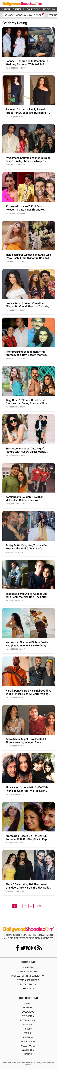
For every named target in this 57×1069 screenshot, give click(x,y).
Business (28, 1037)
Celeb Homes (28, 1046)
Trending (28, 1007)
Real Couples (28, 1041)
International (28, 1020)
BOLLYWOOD (33, 9)
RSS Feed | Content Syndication (28, 976)
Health (28, 1054)
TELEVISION (49, 9)
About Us (28, 967)
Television (28, 1016)
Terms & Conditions (28, 980)
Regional (28, 1024)
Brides (28, 1029)
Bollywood (28, 1012)
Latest (28, 1003)
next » (39, 906)
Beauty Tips (28, 1050)
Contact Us (28, 988)
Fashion (28, 1033)
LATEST (6, 9)
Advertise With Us (28, 971)
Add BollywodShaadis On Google (24, 15)
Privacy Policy (28, 984)
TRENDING (18, 9)
